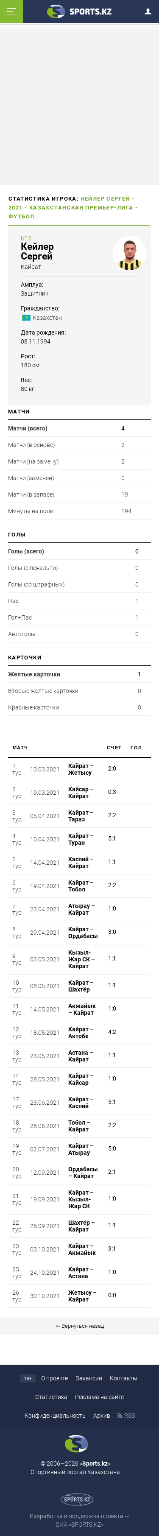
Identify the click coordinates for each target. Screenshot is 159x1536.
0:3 (112, 791)
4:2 (112, 1031)
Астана (78, 1052)
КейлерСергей (37, 251)
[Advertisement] (80, 106)
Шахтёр (79, 989)
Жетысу (80, 772)
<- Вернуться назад (80, 1326)
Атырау (79, 905)
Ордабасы (83, 936)
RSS (129, 1415)
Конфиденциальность (55, 1415)
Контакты (123, 1378)
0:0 (112, 1295)
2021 (15, 207)
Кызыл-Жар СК (79, 956)
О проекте (54, 1378)
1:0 (112, 908)
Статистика (51, 1397)
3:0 (112, 931)
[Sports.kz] (79, 11)
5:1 (112, 838)
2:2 (112, 815)
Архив (101, 1415)
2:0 (112, 768)
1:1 (112, 861)
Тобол (76, 889)
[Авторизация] (150, 10)
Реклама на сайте (99, 1397)
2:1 (112, 1171)
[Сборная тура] (105, 769)
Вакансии (88, 1378)
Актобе (78, 1036)
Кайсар (78, 789)
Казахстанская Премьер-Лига (81, 207)
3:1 (112, 1248)
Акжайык (82, 1006)
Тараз (76, 819)
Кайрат (31, 266)
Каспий (78, 859)
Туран (76, 842)
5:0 (112, 1148)
